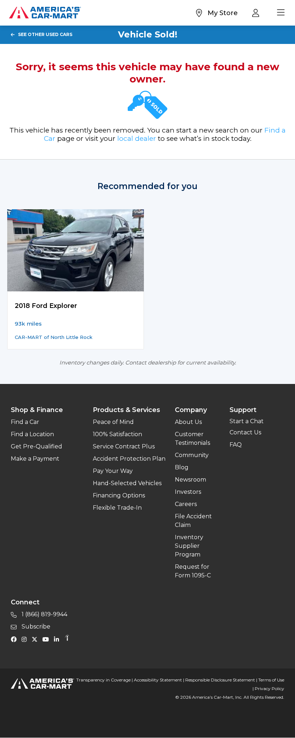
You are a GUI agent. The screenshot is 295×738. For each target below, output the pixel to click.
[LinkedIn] (58, 639)
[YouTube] (47, 639)
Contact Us (245, 432)
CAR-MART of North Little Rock (53, 337)
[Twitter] (36, 639)
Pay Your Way (113, 471)
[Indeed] (67, 639)
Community (192, 455)
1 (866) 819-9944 (43, 614)
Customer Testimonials (192, 438)
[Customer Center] (257, 13)
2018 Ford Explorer (46, 306)
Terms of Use (271, 680)
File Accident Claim (193, 520)
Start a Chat (247, 421)
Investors (188, 491)
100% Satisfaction (117, 434)
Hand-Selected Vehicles (127, 483)
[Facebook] (15, 639)
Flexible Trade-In (117, 507)
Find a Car (25, 422)
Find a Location (32, 434)
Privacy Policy (269, 688)
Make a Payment (35, 458)
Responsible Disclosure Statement (220, 680)
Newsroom (190, 479)
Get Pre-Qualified (36, 446)
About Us (188, 422)
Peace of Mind (113, 422)
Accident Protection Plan (129, 458)
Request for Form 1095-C (193, 571)
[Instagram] (26, 639)
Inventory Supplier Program (189, 546)
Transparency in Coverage (103, 680)
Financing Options (119, 495)
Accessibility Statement (158, 680)
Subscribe (35, 626)
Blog (182, 467)
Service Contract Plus (124, 446)
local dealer (136, 138)
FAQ (236, 444)
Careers (186, 504)
